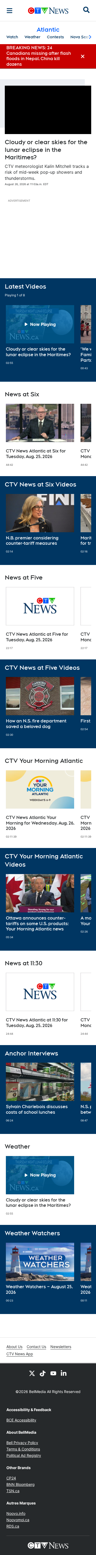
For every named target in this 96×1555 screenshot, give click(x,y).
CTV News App (19, 1354)
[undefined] (40, 335)
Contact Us (36, 1346)
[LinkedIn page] (64, 1373)
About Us (14, 1346)
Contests (55, 37)
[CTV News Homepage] (48, 10)
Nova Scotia (81, 37)
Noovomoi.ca (17, 1519)
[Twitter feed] (32, 1373)
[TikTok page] (42, 1373)
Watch (12, 37)
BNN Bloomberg (20, 1484)
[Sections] (9, 10)
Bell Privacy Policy (22, 1442)
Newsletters (60, 1346)
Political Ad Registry (23, 1455)
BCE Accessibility (21, 1420)
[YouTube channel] (53, 1373)
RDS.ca (12, 1526)
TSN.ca (12, 1491)
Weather (33, 37)
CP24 (11, 1478)
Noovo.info (15, 1513)
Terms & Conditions (23, 1449)
